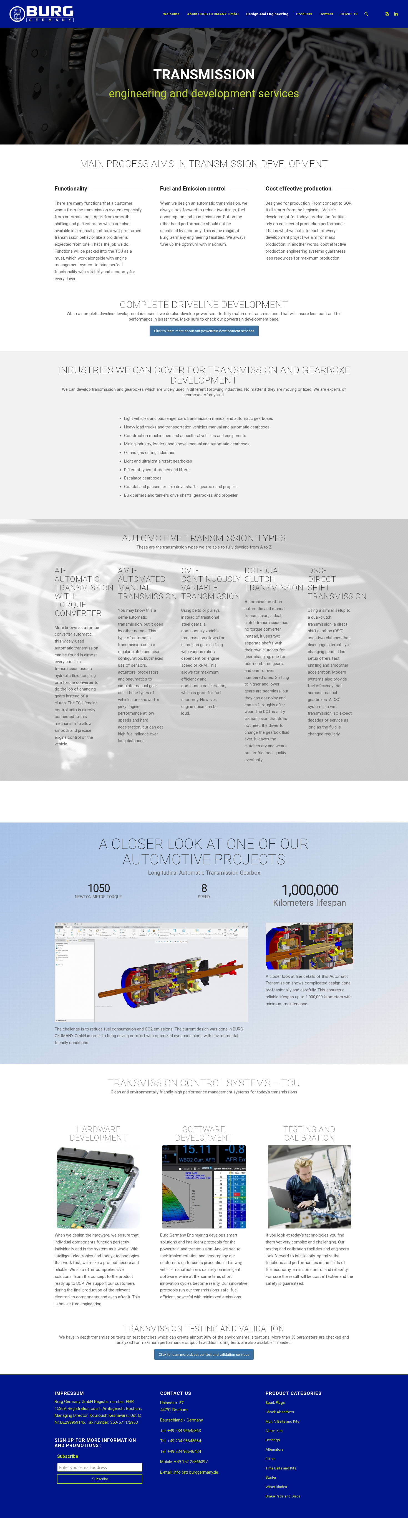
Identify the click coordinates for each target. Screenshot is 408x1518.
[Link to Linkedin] (396, 14)
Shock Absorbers (280, 1412)
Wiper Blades (276, 1487)
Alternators (274, 1449)
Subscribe (67, 1456)
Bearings (273, 1440)
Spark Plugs (275, 1402)
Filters (270, 1459)
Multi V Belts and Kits (282, 1421)
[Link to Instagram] (387, 14)
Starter (271, 1477)
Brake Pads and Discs (283, 1496)
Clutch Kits (274, 1431)
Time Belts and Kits (281, 1468)
